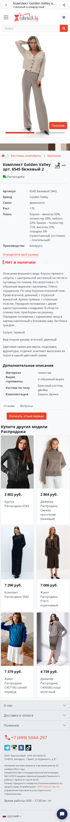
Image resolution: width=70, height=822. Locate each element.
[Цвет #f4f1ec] (58, 147)
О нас (8, 705)
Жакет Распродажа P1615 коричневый (49, 598)
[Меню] (6, 17)
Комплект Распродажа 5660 (16, 594)
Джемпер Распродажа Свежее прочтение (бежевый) (49, 510)
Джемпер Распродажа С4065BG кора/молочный (50, 685)
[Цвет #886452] (67, 147)
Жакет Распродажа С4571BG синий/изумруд (15, 685)
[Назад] (6, 5)
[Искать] (64, 28)
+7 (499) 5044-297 (29, 737)
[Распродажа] (61, 165)
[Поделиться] (64, 5)
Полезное (11, 725)
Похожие (58, 126)
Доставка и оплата (18, 715)
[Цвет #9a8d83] (24, 147)
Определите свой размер (21, 254)
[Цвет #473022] (51, 147)
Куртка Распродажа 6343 (16, 504)
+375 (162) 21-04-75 (47, 786)
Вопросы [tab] (26, 406)
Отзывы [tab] (9, 406)
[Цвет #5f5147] (69, 147)
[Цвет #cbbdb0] (63, 147)
